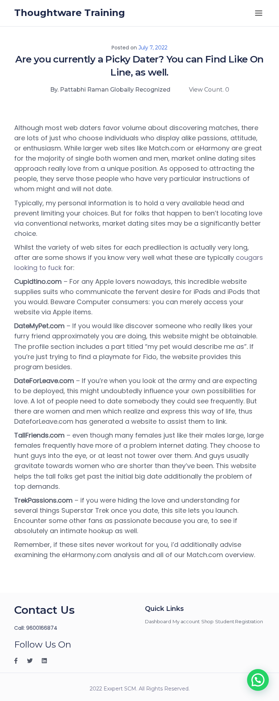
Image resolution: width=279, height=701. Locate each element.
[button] (258, 680)
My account (186, 621)
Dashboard (158, 621)
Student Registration (239, 621)
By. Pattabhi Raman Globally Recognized (110, 89)
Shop (207, 621)
